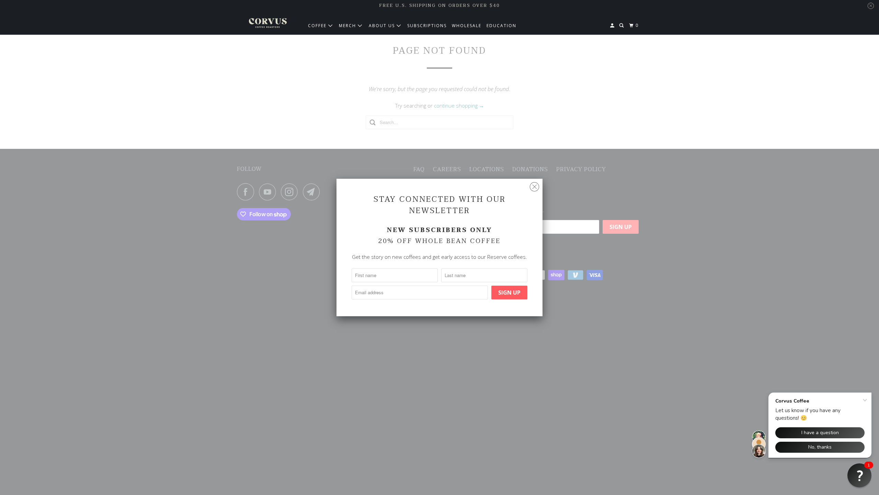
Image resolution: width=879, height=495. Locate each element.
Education (501, 26)
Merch (348, 26)
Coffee (318, 26)
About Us (383, 26)
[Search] (622, 25)
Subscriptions (427, 26)
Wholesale (466, 26)
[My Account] (613, 25)
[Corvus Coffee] (268, 23)
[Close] (534, 186)
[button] (859, 475)
